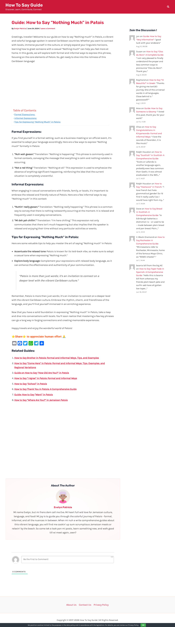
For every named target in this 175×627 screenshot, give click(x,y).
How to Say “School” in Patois (30, 383)
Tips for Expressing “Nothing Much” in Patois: (37, 122)
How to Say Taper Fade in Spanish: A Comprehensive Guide (150, 272)
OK (143, 625)
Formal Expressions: (24, 114)
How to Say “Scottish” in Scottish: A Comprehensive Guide (150, 155)
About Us (71, 604)
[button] (168, 7)
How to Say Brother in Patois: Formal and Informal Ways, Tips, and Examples (56, 357)
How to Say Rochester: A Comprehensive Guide (150, 240)
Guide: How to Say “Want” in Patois (33, 394)
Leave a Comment (48, 28)
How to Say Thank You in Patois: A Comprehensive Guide (45, 389)
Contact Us (85, 604)
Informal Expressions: (25, 118)
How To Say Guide (24, 5)
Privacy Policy (101, 604)
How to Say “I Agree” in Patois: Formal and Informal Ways (45, 378)
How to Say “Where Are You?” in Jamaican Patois (41, 400)
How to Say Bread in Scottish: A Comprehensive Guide (149, 212)
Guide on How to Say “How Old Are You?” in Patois (41, 372)
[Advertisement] (63, 86)
